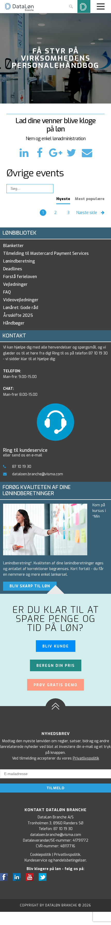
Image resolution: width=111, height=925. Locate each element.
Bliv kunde (55, 646)
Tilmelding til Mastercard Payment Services (46, 253)
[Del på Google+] (57, 153)
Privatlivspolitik (86, 758)
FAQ (7, 292)
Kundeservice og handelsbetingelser (55, 860)
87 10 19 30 (21, 466)
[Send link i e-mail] (87, 153)
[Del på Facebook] (41, 153)
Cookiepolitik (40, 854)
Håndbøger (14, 323)
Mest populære (90, 198)
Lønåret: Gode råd (20, 307)
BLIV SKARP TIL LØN (30, 586)
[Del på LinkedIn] (25, 153)
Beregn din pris (55, 665)
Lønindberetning (19, 261)
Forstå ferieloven (20, 276)
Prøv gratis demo (55, 685)
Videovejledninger (20, 300)
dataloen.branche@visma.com (37, 474)
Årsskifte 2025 (18, 315)
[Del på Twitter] (73, 153)
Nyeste (63, 198)
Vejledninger (15, 284)
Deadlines (12, 269)
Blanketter (13, 245)
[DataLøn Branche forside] (19, 10)
